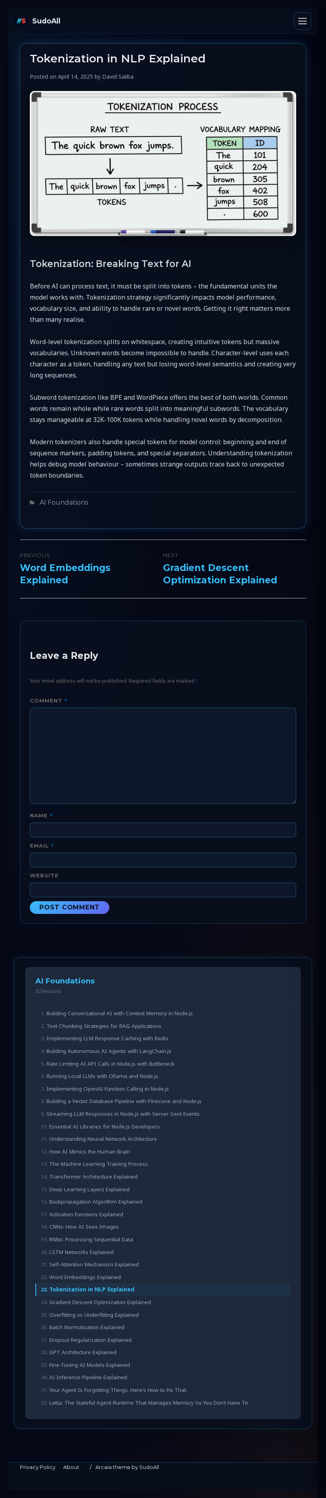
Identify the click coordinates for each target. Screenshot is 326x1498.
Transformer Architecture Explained (93, 1176)
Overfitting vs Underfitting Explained (94, 1314)
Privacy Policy (37, 1467)
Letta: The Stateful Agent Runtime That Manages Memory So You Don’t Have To (148, 1402)
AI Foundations (64, 502)
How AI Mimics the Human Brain (89, 1151)
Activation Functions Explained (86, 1214)
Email (42, 845)
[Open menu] (302, 21)
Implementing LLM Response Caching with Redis (107, 1038)
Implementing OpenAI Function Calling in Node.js (108, 1088)
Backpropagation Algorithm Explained (95, 1201)
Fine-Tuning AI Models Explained (89, 1364)
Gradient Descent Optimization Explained (100, 1302)
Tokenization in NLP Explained (91, 1289)
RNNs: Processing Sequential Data (91, 1239)
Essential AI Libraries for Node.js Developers (104, 1126)
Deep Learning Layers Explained (89, 1189)
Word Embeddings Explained (85, 1277)
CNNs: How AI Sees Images (84, 1226)
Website (44, 875)
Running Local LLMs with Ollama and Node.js (102, 1076)
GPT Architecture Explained (82, 1352)
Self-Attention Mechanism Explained (94, 1264)
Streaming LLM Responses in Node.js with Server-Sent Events (123, 1113)
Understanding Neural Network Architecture (103, 1138)
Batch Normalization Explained (86, 1327)
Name (41, 815)
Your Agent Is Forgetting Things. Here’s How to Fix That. (118, 1389)
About (71, 1467)
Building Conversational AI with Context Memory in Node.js (120, 1013)
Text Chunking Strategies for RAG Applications (104, 1026)
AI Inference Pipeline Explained (88, 1377)
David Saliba (118, 76)
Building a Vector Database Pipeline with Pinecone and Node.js (124, 1101)
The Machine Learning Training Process (98, 1163)
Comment (49, 700)
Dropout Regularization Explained (90, 1339)
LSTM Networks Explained (81, 1252)
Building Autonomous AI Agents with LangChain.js (109, 1051)
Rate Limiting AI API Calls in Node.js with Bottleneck (111, 1063)
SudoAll (46, 21)
